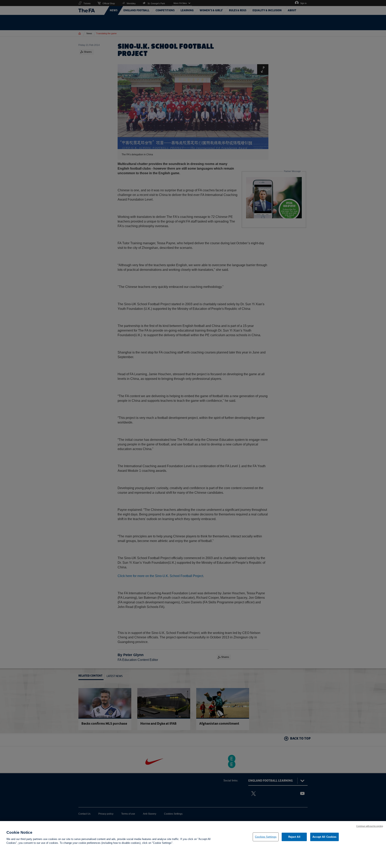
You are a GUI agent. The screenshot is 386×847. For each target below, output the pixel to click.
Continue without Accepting (369, 826)
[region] (193, 834)
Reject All (294, 836)
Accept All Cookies (324, 836)
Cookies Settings (265, 836)
